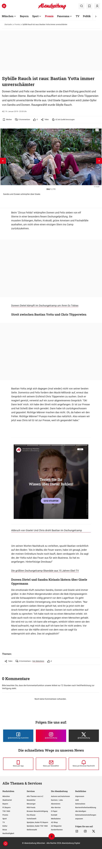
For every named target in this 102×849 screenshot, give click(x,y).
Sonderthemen (57, 830)
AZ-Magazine (56, 826)
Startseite (8, 24)
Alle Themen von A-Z (35, 796)
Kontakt (54, 815)
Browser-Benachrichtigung (37, 811)
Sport (35, 16)
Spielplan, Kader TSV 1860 (37, 826)
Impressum (79, 796)
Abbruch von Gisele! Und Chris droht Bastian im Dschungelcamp (46, 530)
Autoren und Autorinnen (60, 796)
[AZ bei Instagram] (85, 831)
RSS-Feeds (31, 807)
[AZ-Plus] (4, 6)
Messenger (31, 804)
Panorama (63, 16)
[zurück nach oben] (51, 837)
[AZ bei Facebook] (76, 831)
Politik (87, 16)
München (7, 16)
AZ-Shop (54, 822)
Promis (49, 16)
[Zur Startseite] (52, 9)
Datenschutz (80, 804)
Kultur (4, 826)
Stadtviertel (7, 800)
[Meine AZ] (97, 6)
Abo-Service (56, 807)
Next (99, 161)
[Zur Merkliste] (89, 6)
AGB (77, 800)
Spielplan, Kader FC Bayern (37, 822)
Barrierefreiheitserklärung (85, 807)
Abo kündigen (80, 811)
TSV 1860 (6, 811)
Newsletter (31, 800)
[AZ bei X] (93, 831)
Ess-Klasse (31, 815)
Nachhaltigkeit (8, 833)
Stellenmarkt (32, 830)
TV (77, 16)
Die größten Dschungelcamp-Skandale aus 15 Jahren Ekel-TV (45, 570)
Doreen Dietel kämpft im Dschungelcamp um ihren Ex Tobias (44, 305)
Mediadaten (56, 819)
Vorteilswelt (31, 819)
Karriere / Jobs (57, 800)
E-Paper (54, 811)
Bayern (24, 16)
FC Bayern (6, 807)
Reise (4, 830)
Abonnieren (55, 804)
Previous (3, 161)
